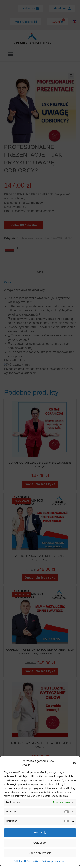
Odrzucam (40, 842)
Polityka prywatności (53, 861)
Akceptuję (40, 832)
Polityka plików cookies (26, 861)
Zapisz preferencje (40, 852)
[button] (74, 763)
